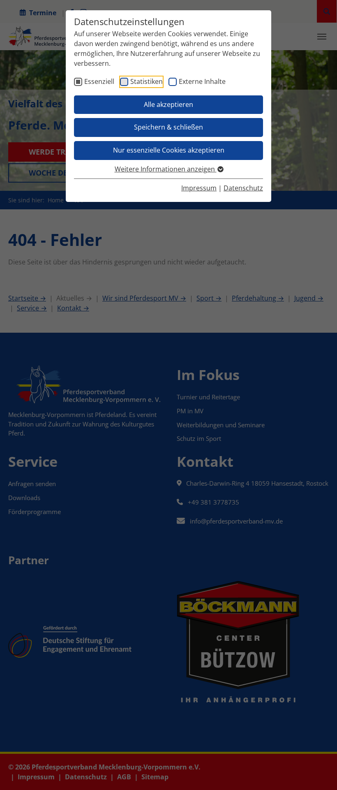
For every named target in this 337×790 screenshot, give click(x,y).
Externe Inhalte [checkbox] (202, 81)
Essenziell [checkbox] (99, 81)
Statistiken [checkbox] (146, 81)
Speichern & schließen (168, 127)
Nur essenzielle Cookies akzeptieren (168, 150)
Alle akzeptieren (168, 104)
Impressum (199, 187)
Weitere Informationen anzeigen (166, 169)
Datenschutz (243, 187)
